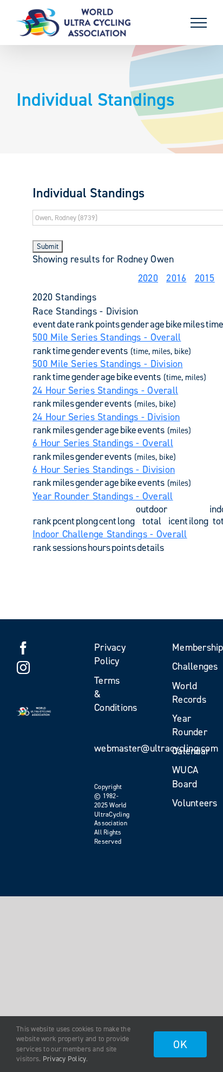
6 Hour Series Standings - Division (103, 469)
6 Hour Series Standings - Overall (102, 443)
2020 (148, 278)
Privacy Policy (65, 1058)
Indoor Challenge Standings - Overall (109, 534)
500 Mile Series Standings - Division (107, 363)
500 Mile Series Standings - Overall (106, 337)
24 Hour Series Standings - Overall (105, 390)
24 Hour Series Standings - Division (106, 416)
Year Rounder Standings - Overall (102, 496)
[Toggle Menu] (199, 23)
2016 (176, 278)
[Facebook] (23, 648)
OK (180, 1044)
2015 (205, 278)
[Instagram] (23, 667)
